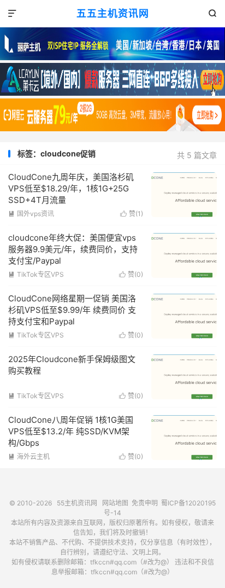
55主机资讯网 (77, 503)
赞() (131, 213)
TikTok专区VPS (36, 274)
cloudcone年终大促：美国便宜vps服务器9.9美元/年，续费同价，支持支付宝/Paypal (73, 249)
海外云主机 (29, 456)
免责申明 (145, 503)
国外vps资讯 (31, 213)
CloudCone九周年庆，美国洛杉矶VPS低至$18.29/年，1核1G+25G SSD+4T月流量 (71, 188)
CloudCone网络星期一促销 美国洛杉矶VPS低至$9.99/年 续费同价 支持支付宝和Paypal (72, 310)
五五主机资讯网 (112, 13)
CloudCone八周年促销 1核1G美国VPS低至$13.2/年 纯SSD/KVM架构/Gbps (70, 431)
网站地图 (115, 503)
